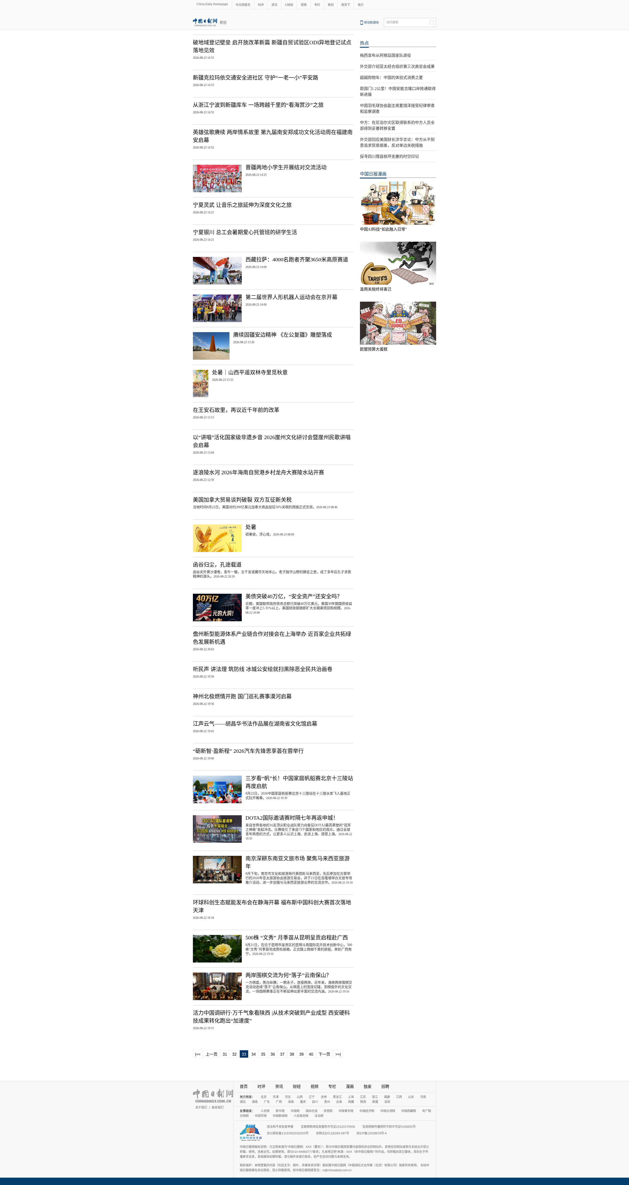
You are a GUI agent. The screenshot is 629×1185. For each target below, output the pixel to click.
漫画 (350, 1086)
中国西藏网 (408, 1111)
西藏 (351, 1102)
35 (263, 1054)
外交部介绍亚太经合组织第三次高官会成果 (397, 66)
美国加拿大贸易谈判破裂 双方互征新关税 (242, 500)
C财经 (289, 5)
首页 (244, 1086)
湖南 (255, 1102)
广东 (267, 1102)
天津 (276, 1097)
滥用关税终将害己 (375, 289)
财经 (297, 1086)
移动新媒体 (371, 22)
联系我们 (218, 1107)
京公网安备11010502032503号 (288, 1133)
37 (282, 1054)
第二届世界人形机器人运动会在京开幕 (291, 297)
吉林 (324, 1097)
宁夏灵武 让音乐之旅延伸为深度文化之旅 (242, 205)
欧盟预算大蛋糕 (373, 349)
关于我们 (201, 1107)
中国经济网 (366, 1111)
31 (225, 1054)
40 (311, 1054)
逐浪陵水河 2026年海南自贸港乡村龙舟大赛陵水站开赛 (258, 472)
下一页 (324, 1054)
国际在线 (311, 1111)
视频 (304, 5)
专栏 (317, 5)
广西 (279, 1102)
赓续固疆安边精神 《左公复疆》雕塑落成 (282, 335)
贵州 (327, 1102)
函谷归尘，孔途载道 (217, 565)
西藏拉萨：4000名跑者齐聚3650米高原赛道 (296, 259)
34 (253, 1054)
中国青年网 (346, 1111)
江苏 (363, 1097)
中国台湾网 (387, 1111)
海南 (291, 1102)
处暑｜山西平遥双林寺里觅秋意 (250, 372)
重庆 (303, 1102)
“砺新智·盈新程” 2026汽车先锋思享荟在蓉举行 (248, 751)
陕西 (363, 1102)
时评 (261, 5)
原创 (331, 5)
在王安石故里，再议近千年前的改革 (236, 410)
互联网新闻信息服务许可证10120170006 (328, 1126)
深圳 (387, 1102)
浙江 (375, 1097)
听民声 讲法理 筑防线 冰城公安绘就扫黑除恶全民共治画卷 (262, 669)
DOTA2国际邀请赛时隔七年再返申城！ (291, 818)
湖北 (243, 1102)
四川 (315, 1102)
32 (234, 1054)
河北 (288, 1097)
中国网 (295, 1111)
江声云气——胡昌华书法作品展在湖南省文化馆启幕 (255, 724)
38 (292, 1054)
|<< (197, 1054)
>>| (338, 1054)
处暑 (250, 527)
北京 (264, 1097)
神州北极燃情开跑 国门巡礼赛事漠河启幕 (242, 696)
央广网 (426, 1111)
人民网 (265, 1111)
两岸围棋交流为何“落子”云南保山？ (288, 975)
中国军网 (261, 1116)
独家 (368, 1086)
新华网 (280, 1111)
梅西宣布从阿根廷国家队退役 (385, 55)
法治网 (318, 1116)
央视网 (328, 1111)
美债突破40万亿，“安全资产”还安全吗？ (293, 596)
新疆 (375, 1102)
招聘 (385, 1086)
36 (273, 1054)
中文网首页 (243, 5)
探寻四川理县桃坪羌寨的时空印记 (389, 156)
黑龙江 (337, 1097)
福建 (387, 1097)
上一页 (211, 1054)
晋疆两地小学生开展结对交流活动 (286, 167)
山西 (300, 1097)
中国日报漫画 (373, 174)
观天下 (345, 5)
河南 (423, 1097)
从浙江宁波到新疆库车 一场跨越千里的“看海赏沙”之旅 (258, 105)
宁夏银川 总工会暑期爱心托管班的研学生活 (245, 232)
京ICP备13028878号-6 (372, 1133)
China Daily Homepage (212, 4)
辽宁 (312, 1097)
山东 (411, 1097)
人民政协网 (301, 1116)
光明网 (244, 1116)
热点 (364, 43)
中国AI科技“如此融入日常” (383, 229)
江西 (399, 1097)
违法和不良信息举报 (280, 1126)
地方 (361, 5)
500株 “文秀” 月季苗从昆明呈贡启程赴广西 (296, 937)
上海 (351, 1097)
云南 (339, 1102)
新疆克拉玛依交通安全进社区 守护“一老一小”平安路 (255, 77)
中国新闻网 (280, 1116)
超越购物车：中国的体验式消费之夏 (391, 77)
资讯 (274, 5)
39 (301, 1054)
